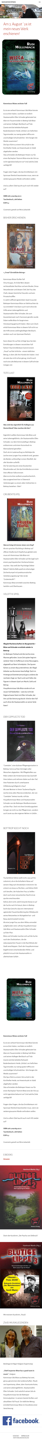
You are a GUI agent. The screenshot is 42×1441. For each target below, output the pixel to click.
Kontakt (16, 1436)
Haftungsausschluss (21, 1438)
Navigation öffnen (9, 2)
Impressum (25, 1436)
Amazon (6, 1159)
